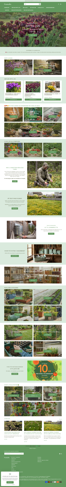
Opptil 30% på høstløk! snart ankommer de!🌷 (33, 0)
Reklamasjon (13, 466)
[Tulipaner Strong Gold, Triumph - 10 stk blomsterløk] (52, 86)
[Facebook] (59, 453)
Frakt (12, 467)
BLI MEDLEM (15, 373)
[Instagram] (61, 453)
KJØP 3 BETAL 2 (15, 255)
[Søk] (40, 4)
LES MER (14, 181)
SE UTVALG (33, 280)
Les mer (5, 439)
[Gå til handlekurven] (60, 4)
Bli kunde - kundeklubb (15, 457)
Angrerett (13, 464)
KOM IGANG (15, 208)
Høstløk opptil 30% (10, 79)
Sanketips (39, 458)
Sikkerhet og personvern (15, 461)
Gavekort (13, 460)
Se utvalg (51, 233)
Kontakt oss (13, 470)
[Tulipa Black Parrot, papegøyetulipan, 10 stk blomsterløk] (33, 86)
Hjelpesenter (13, 458)
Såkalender (40, 461)
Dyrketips (7, 418)
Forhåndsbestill (13, 99)
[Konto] (58, 4)
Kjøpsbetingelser (14, 463)
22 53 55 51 (36, 476)
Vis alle (60, 419)
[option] (33, 29)
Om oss (12, 468)
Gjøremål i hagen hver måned (43, 460)
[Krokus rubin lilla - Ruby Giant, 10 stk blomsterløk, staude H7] (13, 86)
